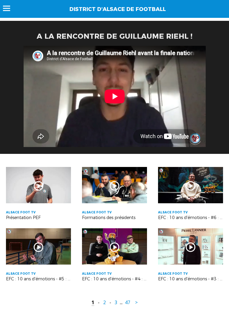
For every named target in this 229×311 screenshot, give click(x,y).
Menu (9, 8)
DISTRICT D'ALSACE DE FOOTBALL (117, 9)
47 (127, 302)
